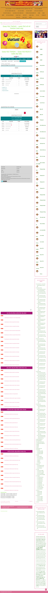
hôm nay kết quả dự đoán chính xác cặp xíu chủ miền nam (42, 379)
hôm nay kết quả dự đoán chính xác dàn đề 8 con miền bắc (41, 324)
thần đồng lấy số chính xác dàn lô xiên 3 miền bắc (12, 385)
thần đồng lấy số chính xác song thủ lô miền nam (11, 435)
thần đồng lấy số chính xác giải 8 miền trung (11, 464)
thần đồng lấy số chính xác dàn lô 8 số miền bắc (11, 376)
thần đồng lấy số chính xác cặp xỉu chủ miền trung (12, 473)
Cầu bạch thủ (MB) (40, 470)
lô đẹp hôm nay (42, 565)
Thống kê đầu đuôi (40, 477)
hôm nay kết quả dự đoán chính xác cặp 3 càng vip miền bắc (41, 308)
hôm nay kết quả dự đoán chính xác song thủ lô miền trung (42, 406)
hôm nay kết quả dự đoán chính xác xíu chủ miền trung (41, 410)
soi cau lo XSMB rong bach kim (40, 578)
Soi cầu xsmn (21, 10)
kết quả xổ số (39, 564)
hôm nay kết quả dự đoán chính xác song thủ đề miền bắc (42, 341)
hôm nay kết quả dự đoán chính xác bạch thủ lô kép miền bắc (41, 301)
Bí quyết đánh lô (39, 440)
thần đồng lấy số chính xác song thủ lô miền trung (12, 477)
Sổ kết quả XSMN (40, 452)
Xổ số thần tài (42, 138)
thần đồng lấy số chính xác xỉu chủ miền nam (11, 414)
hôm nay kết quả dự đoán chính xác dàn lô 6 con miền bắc (42, 336)
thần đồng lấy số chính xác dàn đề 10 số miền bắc (12, 360)
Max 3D (41, 109)
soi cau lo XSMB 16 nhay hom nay (40, 573)
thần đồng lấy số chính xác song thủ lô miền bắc (11, 326)
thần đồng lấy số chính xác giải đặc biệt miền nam (12, 418)
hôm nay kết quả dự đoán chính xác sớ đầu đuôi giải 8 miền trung (42, 432)
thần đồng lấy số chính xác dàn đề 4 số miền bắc (11, 347)
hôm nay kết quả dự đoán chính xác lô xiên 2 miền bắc (41, 353)
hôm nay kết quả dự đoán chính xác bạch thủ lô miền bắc (42, 305)
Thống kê (44, 15)
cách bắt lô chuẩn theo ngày (40, 536)
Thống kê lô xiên (40, 479)
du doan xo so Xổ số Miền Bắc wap (41, 546)
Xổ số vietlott (40, 456)
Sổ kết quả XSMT (40, 453)
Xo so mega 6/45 (40, 457)
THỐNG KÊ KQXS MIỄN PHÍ (41, 443)
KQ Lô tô (18, 17)
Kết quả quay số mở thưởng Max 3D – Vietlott (7, 497)
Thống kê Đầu (42, 194)
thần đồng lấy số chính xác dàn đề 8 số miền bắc (11, 356)
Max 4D (41, 114)
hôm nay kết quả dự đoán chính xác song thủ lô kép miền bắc (41, 345)
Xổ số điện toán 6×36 (41, 465)
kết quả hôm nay (10, 15)
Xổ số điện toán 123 (41, 466)
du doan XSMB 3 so (39, 548)
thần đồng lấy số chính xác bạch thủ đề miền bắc (11, 339)
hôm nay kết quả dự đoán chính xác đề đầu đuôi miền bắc (42, 361)
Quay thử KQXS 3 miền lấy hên (18, 22)
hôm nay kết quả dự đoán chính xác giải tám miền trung (41, 425)
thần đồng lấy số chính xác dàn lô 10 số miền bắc (11, 402)
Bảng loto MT (40, 494)
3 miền (3, 22)
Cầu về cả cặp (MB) (41, 473)
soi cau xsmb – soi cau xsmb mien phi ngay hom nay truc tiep (19, 8)
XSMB (41, 49)
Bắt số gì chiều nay (38, 10)
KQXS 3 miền (6, 22)
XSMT (3, 15)
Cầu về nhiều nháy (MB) (41, 474)
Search (37, 26)
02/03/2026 (16, 501)
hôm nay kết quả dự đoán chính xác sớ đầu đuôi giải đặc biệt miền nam (41, 397)
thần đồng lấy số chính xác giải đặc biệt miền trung (12, 460)
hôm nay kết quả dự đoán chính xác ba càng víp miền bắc (42, 293)
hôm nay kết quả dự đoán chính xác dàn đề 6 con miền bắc (41, 320)
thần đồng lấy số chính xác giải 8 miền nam (11, 422)
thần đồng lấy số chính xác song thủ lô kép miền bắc (12, 334)
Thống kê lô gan (40, 478)
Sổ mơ (30, 17)
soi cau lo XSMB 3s (40, 571)
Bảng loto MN (40, 492)
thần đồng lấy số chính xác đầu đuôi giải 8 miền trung (12, 481)
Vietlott (25, 15)
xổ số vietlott (42, 90)
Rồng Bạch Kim (41, 567)
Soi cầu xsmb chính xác (10, 10)
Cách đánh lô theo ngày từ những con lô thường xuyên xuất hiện (8, 507)
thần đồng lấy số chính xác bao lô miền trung (11, 468)
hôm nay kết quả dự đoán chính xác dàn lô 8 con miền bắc (42, 357)
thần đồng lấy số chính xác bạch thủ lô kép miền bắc (12, 330)
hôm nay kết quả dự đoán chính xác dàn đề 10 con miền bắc (41, 328)
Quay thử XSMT (40, 499)
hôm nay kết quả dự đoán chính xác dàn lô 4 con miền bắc (42, 332)
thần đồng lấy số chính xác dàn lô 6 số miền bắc (11, 372)
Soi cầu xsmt (29, 10)
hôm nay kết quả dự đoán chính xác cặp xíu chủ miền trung (42, 417)
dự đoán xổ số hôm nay (40, 557)
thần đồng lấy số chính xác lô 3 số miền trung (11, 490)
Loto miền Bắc (42, 230)
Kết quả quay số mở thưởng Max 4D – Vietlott (7, 496)
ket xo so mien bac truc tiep (41, 560)
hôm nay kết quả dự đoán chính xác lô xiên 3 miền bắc (41, 365)
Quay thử (24, 17)
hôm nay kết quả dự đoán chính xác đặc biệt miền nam (41, 383)
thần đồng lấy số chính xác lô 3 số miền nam (11, 448)
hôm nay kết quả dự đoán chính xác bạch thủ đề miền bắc (42, 297)
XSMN (41, 54)
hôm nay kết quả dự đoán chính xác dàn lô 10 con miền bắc (41, 312)
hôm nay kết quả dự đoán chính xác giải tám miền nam (41, 387)
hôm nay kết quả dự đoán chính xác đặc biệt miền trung (41, 421)
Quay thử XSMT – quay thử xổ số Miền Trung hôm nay (9, 493)
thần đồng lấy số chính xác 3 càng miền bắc (11, 393)
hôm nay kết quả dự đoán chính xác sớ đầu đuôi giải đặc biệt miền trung (41, 436)
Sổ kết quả (18, 15)
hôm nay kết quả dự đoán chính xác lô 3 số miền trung (41, 429)
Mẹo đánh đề (37, 567)
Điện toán (31, 15)
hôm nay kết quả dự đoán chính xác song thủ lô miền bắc (42, 349)
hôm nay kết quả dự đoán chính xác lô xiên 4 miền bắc (41, 369)
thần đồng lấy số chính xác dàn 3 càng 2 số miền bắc (12, 398)
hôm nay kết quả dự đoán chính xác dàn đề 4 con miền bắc (41, 316)
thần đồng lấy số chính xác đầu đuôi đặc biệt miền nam (12, 444)
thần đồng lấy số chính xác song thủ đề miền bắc (11, 343)
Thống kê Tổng (43, 211)
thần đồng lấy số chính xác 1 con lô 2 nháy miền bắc (12, 317)
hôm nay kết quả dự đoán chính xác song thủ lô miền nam (42, 401)
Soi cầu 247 (40, 581)
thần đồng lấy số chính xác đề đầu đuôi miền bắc (11, 406)
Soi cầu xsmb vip (38, 8)
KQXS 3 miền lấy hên (11, 22)
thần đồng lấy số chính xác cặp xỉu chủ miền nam (11, 431)
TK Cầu (37, 15)
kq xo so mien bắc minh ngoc (42, 561)
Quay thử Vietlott (26, 22)
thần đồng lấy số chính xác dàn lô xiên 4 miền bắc (12, 389)
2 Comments (30, 501)
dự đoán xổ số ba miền (43, 553)
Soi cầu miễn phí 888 (41, 585)
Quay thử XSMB (40, 496)
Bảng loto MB (40, 491)
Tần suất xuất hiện (40, 487)
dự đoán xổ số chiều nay (39, 554)
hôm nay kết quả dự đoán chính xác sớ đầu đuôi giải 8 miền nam (42, 393)
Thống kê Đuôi (42, 200)
